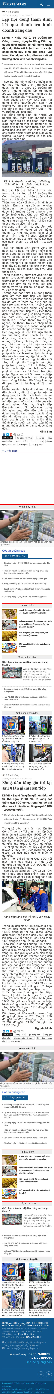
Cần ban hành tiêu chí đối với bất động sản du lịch (25, 578)
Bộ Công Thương (24, 438)
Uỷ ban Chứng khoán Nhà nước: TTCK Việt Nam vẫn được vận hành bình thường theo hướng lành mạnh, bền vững (28, 72)
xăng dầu (20, 1035)
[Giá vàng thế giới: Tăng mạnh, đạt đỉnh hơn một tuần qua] (10, 636)
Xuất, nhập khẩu (27, 657)
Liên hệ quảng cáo (39, 1362)
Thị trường (13, 11)
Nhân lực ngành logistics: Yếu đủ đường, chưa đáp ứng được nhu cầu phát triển (26, 572)
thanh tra (40, 438)
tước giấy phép (36, 444)
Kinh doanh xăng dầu (27, 713)
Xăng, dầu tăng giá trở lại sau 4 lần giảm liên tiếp (25, 583)
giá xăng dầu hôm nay (24, 1038)
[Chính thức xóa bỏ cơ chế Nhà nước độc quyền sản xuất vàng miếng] (10, 614)
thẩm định (23, 444)
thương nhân (21, 441)
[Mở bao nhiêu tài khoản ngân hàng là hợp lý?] (10, 648)
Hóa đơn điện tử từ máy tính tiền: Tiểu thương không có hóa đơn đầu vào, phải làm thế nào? (35, 624)
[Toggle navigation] (49, 4)
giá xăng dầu (34, 1035)
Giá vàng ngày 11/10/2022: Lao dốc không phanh (25, 597)
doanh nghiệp (37, 441)
